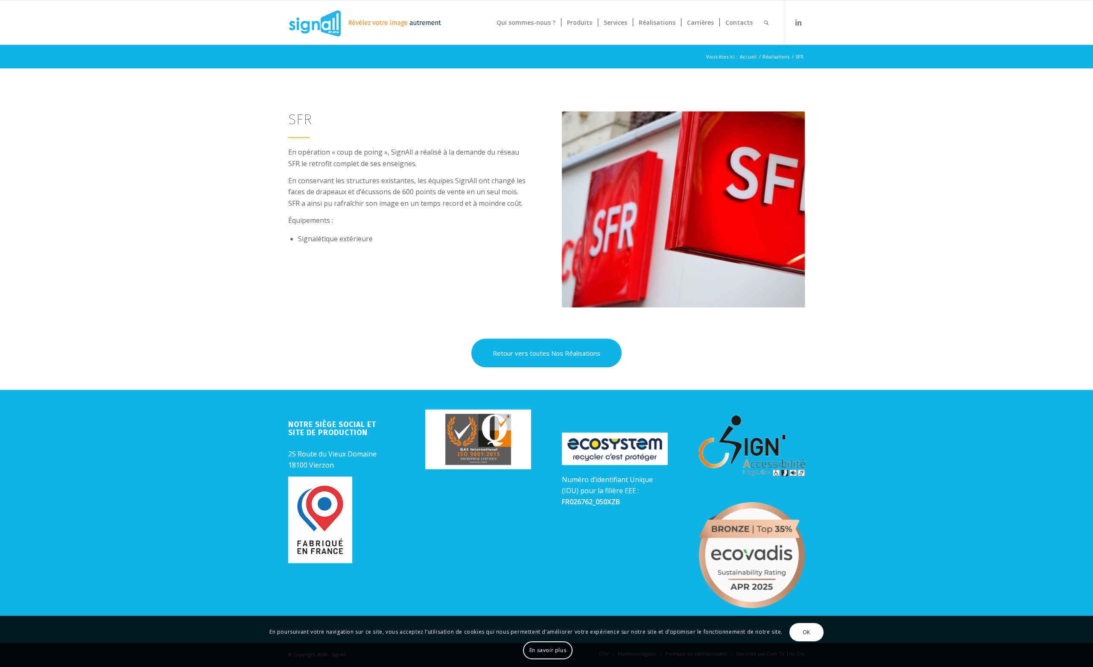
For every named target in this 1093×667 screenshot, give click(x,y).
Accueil (748, 56)
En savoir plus (547, 650)
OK (806, 632)
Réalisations (776, 56)
